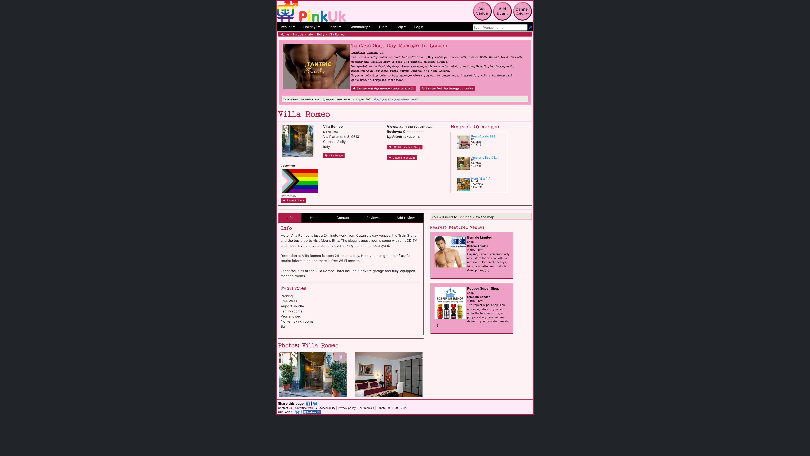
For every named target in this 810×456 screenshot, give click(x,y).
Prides (333, 27)
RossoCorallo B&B (483, 136)
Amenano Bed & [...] (485, 157)
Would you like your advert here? (396, 99)
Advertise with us (305, 408)
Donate (381, 408)
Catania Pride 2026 (404, 157)
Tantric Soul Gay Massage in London (449, 88)
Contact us (285, 408)
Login (418, 27)
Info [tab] (290, 218)
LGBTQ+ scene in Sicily (407, 147)
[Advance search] (530, 27)
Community (359, 27)
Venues (286, 27)
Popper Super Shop (483, 288)
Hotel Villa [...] (480, 178)
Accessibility (327, 408)
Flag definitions (295, 200)
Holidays (310, 27)
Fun (382, 27)
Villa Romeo (336, 155)
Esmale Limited (479, 237)
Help (399, 27)
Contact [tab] (342, 218)
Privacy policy (347, 408)
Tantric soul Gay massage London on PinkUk (385, 88)
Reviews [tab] (372, 218)
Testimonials (366, 408)
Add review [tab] (406, 218)
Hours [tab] (314, 218)
